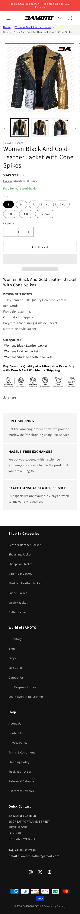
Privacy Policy (18, 743)
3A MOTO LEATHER (33, 906)
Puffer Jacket (18, 612)
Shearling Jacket (20, 554)
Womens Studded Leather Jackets (28, 357)
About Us (15, 723)
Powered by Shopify (55, 906)
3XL (10, 214)
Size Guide (16, 668)
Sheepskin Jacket (21, 564)
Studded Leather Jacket (25, 583)
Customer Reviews (21, 791)
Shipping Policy (19, 762)
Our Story (15, 639)
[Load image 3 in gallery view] (60, 127)
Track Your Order (20, 771)
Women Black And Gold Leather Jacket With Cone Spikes (38, 32)
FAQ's (12, 658)
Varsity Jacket (18, 602)
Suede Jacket (18, 593)
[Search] (60, 18)
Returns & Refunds (21, 781)
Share (12, 397)
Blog (12, 648)
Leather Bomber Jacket (25, 545)
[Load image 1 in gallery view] (19, 127)
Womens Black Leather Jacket (33, 27)
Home (6, 27)
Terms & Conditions (22, 752)
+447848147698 (25, 850)
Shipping (7, 180)
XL (47, 204)
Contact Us (16, 677)
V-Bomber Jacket (20, 573)
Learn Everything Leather (26, 697)
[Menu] (8, 18)
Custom (45, 214)
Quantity (8, 223)
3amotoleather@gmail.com (39, 856)
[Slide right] (75, 128)
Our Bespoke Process (23, 687)
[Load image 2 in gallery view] (40, 127)
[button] (40, 259)
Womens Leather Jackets (22, 351)
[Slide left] (4, 128)
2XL (62, 204)
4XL (26, 214)
